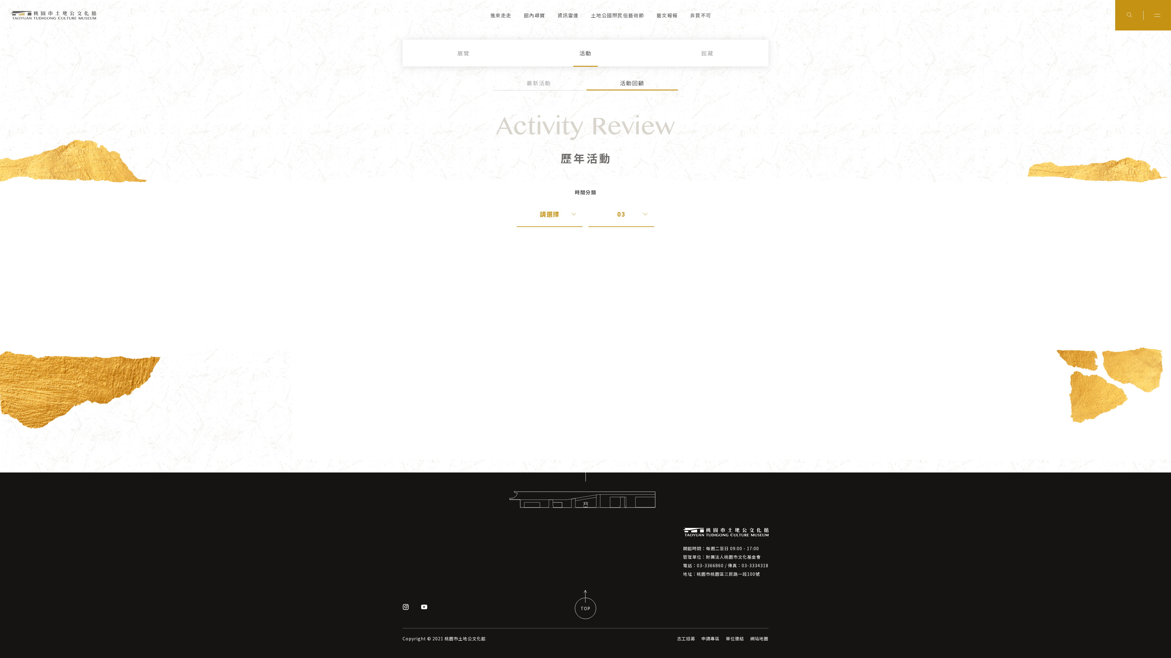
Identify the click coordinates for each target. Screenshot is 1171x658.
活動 (585, 53)
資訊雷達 (568, 15)
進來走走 (501, 15)
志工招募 (686, 638)
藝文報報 (667, 15)
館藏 (707, 53)
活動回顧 (632, 83)
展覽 (463, 53)
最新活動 (539, 83)
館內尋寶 (534, 15)
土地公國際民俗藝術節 (617, 15)
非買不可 (700, 15)
